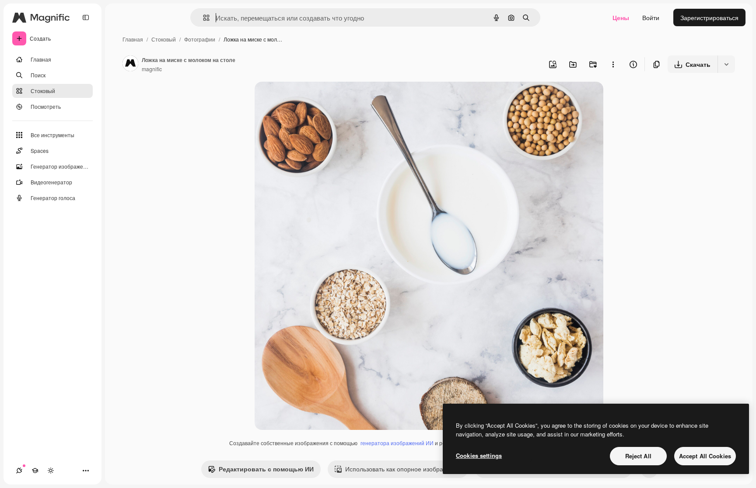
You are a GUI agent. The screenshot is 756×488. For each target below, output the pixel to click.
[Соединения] (19, 471)
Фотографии (199, 39)
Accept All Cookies (705, 456)
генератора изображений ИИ (397, 442)
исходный (313, 98)
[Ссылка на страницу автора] (130, 64)
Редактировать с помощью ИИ (266, 468)
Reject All (638, 456)
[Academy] (35, 471)
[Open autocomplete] (203, 17)
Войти (650, 17)
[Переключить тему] (51, 471)
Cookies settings (479, 455)
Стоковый (163, 39)
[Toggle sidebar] (86, 17)
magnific (152, 69)
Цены (620, 17)
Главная (132, 39)
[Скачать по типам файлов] (726, 64)
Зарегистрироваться (709, 17)
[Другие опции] (613, 64)
